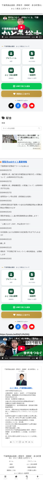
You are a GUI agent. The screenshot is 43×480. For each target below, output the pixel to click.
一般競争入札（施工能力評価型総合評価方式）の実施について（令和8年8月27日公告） (21, 175)
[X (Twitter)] (11, 105)
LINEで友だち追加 (23, 86)
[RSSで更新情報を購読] (32, 442)
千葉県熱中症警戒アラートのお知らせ (14, 166)
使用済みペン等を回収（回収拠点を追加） (16, 196)
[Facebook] (18, 105)
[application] (21, 27)
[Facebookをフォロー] (17, 442)
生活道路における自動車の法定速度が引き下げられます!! (20, 233)
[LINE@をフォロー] (26, 442)
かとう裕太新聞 (32, 464)
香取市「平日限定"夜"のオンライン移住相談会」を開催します (21, 253)
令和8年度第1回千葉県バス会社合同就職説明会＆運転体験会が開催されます (21, 206)
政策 (11, 464)
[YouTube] (32, 105)
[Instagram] (25, 105)
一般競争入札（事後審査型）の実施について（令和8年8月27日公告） (21, 187)
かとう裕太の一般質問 (21, 473)
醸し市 (2, 243)
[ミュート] (37, 37)
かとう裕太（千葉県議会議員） (21, 388)
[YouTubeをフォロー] (23, 442)
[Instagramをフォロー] (20, 442)
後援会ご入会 (11, 470)
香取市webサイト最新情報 (14, 162)
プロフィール (31, 461)
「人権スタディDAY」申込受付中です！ (15, 224)
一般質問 (11, 467)
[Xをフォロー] (14, 442)
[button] (39, 128)
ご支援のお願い (32, 470)
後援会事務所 (31, 467)
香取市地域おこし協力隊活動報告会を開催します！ (19, 216)
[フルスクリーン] (40, 37)
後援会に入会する (23, 94)
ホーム (11, 461)
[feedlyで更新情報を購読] (29, 442)
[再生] (3, 37)
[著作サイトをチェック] (10, 442)
